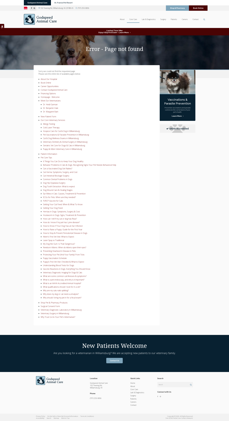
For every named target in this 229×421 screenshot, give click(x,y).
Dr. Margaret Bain (50, 111)
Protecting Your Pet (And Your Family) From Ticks (63, 254)
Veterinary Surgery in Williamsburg (55, 313)
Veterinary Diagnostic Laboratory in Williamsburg (61, 310)
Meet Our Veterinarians (51, 100)
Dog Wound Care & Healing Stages (58, 190)
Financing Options (48, 93)
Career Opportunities (50, 86)
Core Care (133, 19)
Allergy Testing (49, 124)
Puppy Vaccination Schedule (55, 258)
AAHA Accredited (179, 128)
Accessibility (40, 418)
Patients (174, 19)
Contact (196, 19)
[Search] (191, 385)
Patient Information (49, 154)
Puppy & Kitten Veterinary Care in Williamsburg (62, 149)
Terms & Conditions (87, 416)
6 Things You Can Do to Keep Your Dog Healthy (63, 161)
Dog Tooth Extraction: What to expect (59, 186)
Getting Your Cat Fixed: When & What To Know (63, 204)
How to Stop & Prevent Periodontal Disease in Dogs (65, 233)
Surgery (163, 19)
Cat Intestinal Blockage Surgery (56, 175)
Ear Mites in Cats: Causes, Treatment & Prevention (64, 193)
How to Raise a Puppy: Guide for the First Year (62, 229)
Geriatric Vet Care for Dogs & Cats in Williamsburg (64, 145)
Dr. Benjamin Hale (50, 108)
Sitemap (56, 418)
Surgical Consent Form (50, 306)
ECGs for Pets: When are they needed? (59, 197)
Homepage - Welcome (50, 97)
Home (132, 383)
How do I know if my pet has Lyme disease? (61, 222)
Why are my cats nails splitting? (56, 290)
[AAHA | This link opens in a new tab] (27, 8)
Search (49, 418)
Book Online (198, 8)
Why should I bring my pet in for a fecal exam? (62, 297)
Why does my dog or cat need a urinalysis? (61, 294)
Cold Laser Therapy (51, 127)
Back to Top (65, 418)
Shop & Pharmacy (177, 8)
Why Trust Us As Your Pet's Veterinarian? (58, 317)
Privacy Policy (40, 416)
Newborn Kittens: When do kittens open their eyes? (64, 247)
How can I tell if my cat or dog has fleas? (60, 218)
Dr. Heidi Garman (50, 104)
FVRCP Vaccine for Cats (53, 201)
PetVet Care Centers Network (183, 418)
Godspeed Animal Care (37, 3)
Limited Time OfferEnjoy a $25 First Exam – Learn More (114, 31)
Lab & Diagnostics (149, 19)
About (122, 19)
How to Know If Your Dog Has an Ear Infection (63, 226)
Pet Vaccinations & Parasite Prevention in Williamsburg (66, 134)
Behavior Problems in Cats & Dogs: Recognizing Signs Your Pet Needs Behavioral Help (79, 165)
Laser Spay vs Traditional (53, 240)
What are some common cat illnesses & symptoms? (64, 276)
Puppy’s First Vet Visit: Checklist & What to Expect (63, 261)
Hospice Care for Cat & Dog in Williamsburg (61, 131)
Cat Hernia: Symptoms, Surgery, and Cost (60, 172)
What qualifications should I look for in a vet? (61, 287)
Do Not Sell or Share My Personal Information (62, 416)
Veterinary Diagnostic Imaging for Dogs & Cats (62, 272)
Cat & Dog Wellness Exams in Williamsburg (61, 138)
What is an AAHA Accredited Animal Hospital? (62, 283)
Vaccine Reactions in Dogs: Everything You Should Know (66, 269)
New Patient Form (48, 116)
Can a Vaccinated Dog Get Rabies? (57, 168)
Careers (185, 19)
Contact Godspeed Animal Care (54, 90)
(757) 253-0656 (83, 8)
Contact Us (114, 361)
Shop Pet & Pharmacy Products (54, 302)
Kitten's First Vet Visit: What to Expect (58, 236)
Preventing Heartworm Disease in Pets (59, 251)
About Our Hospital (49, 79)
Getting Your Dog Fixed (53, 208)
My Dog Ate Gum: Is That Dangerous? (59, 244)
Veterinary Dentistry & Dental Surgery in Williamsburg (65, 142)
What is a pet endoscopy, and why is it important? (63, 279)
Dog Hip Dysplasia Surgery (54, 183)
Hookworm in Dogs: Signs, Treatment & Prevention (64, 215)
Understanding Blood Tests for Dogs (58, 265)
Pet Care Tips (46, 157)
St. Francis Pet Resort (63, 3)
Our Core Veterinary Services (53, 120)
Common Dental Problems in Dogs (57, 179)
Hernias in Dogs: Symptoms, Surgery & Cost (61, 211)
